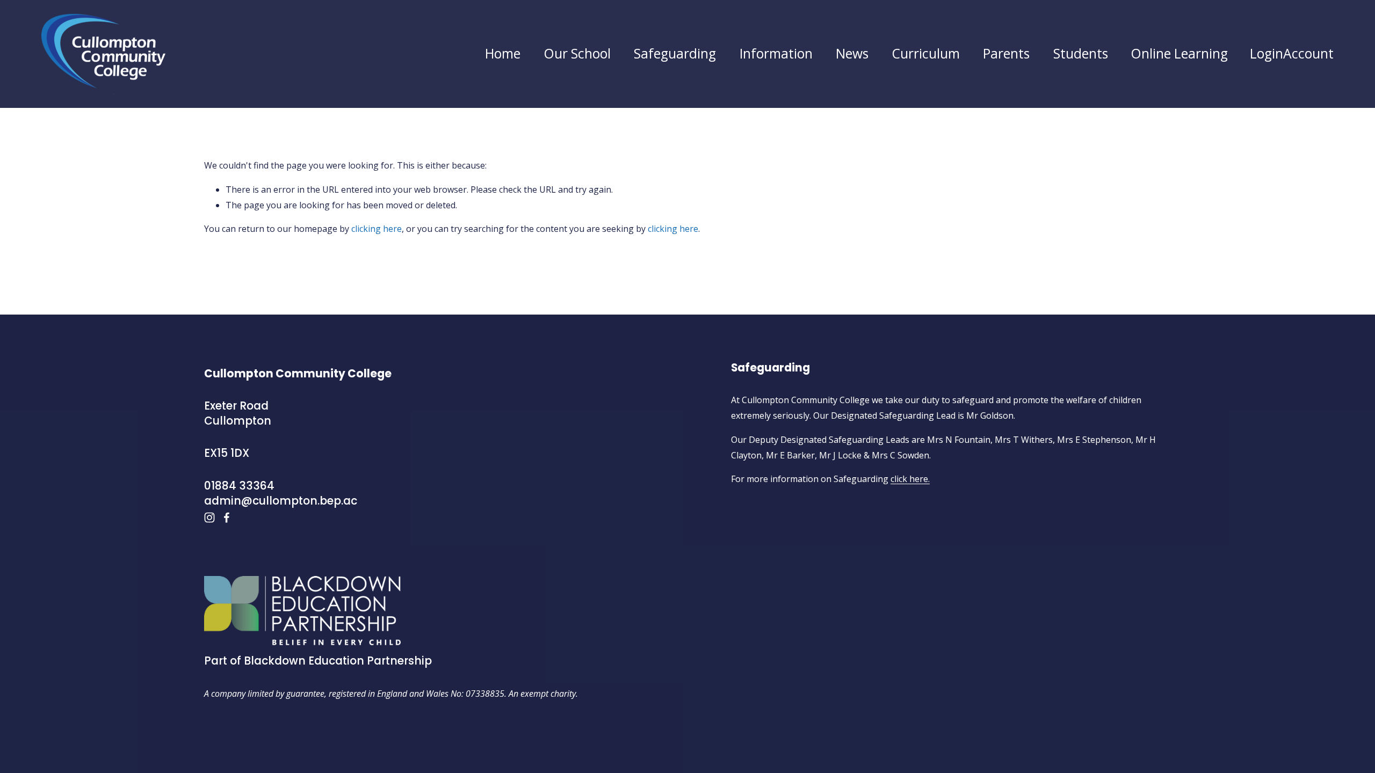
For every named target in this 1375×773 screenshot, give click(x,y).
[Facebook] (226, 517)
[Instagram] (209, 517)
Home (502, 53)
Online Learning (1179, 53)
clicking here (376, 229)
